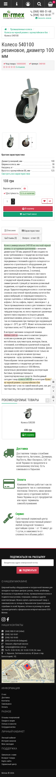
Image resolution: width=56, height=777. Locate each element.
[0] (50, 4)
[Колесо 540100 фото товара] (28, 100)
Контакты (6, 700)
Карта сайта (6, 761)
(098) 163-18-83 (11, 637)
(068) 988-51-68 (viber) (14, 631)
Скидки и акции (8, 720)
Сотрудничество (9, 727)
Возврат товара (8, 758)
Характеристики (32, 230)
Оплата (5, 707)
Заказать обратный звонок (16, 643)
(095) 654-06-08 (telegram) (16, 640)
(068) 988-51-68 (41, 11)
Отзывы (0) (12, 238)
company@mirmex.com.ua (15, 647)
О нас (4, 694)
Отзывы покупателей (10, 717)
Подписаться (29, 570)
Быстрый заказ (29, 418)
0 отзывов (20, 67)
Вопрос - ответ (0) (31, 238)
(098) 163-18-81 (41, 15)
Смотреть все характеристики (16, 173)
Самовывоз (7, 703)
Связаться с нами (9, 754)
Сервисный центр (9, 764)
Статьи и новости (9, 723)
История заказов (9, 741)
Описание (11, 230)
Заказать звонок (44, 18)
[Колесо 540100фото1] (28, 140)
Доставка (6, 697)
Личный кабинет (9, 737)
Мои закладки (8, 744)
